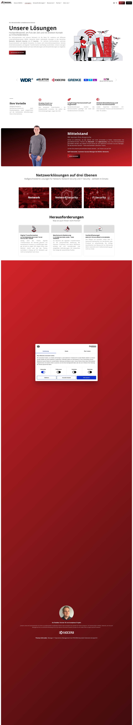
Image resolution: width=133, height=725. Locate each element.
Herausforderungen (39, 3)
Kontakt (122, 2)
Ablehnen (46, 377)
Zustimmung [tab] (46, 351)
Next (115, 80)
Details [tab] (66, 351)
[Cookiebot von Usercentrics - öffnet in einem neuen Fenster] (90, 347)
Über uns (66, 3)
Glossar (129, 2)
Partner (58, 3)
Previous (17, 80)
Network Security (21, 41)
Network (12, 41)
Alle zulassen (86, 377)
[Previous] (4, 623)
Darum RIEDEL (18, 3)
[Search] (116, 2)
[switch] (59, 372)
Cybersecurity (102, 142)
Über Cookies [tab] (87, 351)
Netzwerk (91, 142)
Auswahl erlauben (66, 377)
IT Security (34, 41)
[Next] (128, 623)
